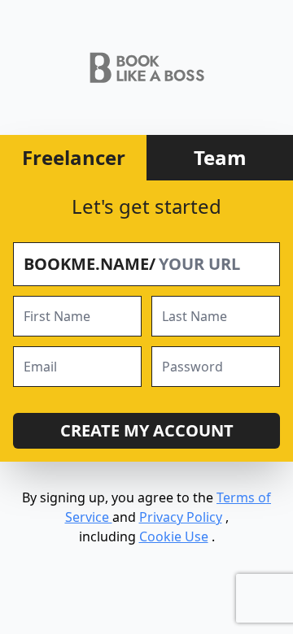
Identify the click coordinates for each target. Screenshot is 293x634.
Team (220, 157)
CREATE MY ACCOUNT (147, 430)
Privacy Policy (180, 517)
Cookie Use (173, 536)
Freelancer (73, 157)
